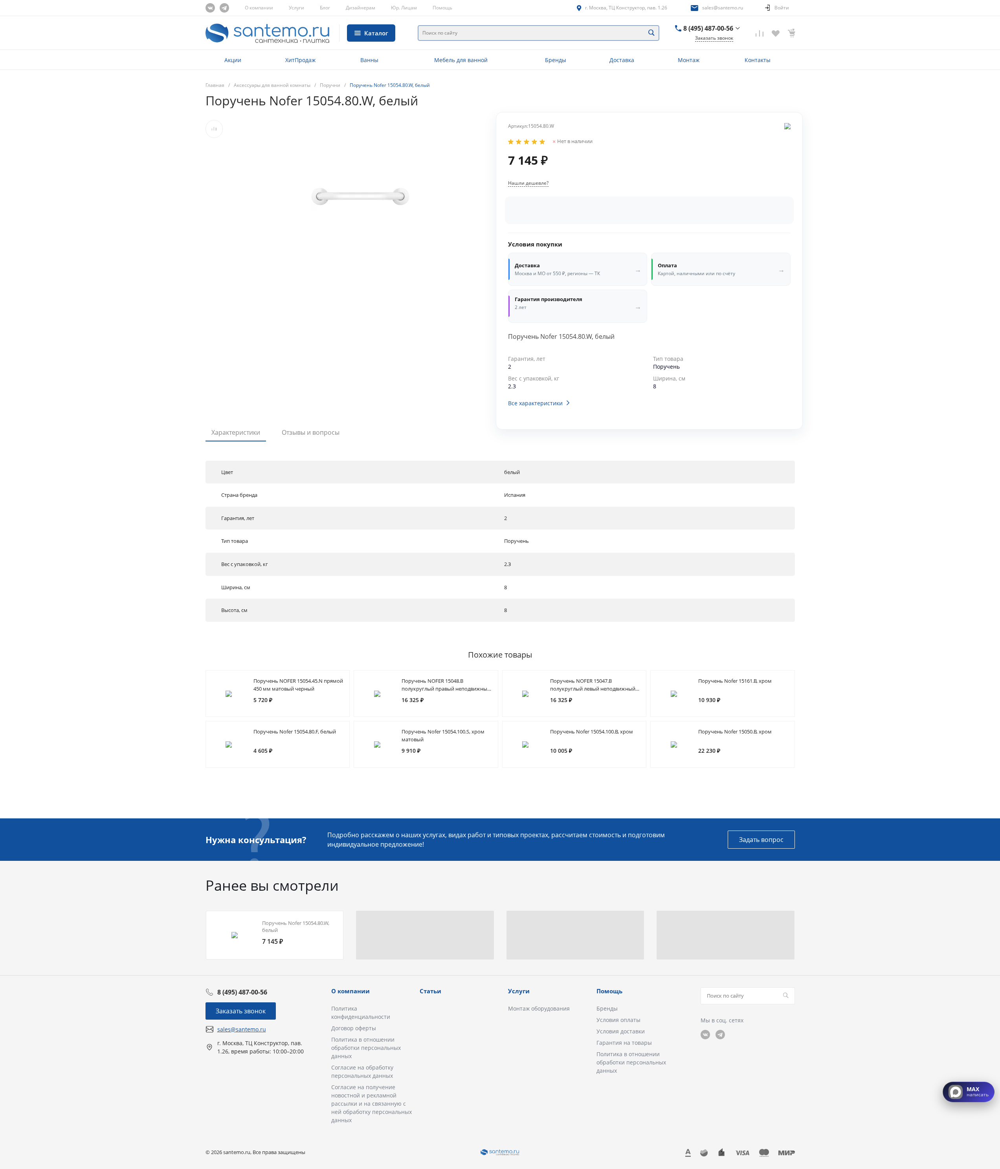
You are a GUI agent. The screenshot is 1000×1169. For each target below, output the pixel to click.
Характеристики (235, 432)
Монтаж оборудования (539, 1008)
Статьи (430, 991)
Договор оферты (353, 1028)
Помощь (442, 7)
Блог (325, 7)
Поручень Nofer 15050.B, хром (735, 731)
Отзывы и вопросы (310, 432)
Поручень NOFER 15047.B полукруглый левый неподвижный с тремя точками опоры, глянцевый (594, 688)
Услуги (296, 7)
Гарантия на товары (624, 1042)
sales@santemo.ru (722, 7)
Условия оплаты (618, 1020)
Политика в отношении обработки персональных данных (366, 1048)
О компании (259, 7)
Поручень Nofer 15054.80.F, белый (294, 731)
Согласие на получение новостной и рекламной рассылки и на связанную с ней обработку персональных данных (371, 1103)
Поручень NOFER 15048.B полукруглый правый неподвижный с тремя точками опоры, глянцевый (446, 688)
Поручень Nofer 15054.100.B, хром (591, 731)
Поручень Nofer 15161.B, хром (735, 680)
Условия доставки (620, 1031)
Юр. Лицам (404, 7)
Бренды (607, 1008)
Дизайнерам (360, 7)
